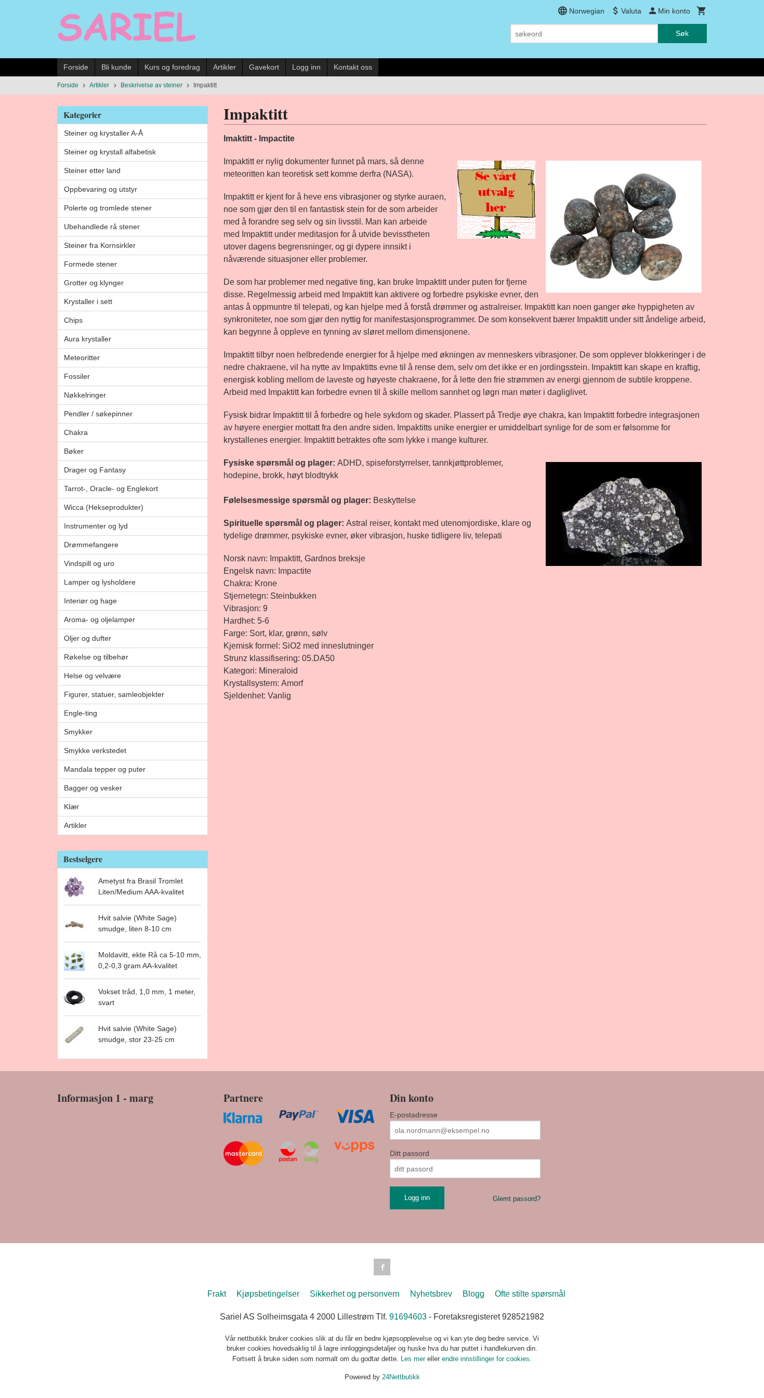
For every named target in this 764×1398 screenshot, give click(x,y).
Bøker (74, 451)
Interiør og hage (90, 601)
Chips (73, 320)
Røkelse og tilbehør (96, 657)
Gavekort (264, 67)
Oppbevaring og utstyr (100, 189)
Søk (682, 33)
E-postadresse (414, 1115)
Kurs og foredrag (172, 67)
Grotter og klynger (94, 283)
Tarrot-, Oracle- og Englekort (111, 488)
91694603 (408, 1316)
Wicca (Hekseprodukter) (103, 507)
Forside (75, 67)
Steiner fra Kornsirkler (100, 245)
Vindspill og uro (89, 563)
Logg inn (306, 67)
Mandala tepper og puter (105, 769)
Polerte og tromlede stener (108, 208)
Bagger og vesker (93, 788)
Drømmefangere (91, 544)
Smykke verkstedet (95, 750)
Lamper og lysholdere (100, 582)
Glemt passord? (517, 1199)
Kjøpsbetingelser (267, 1293)
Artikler (224, 67)
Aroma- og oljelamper (99, 619)
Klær (71, 806)
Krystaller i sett (88, 301)
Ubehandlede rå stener (102, 226)
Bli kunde (116, 67)
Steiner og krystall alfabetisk (110, 152)
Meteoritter (82, 357)
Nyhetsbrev (431, 1293)
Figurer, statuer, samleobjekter (114, 694)
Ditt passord (409, 1153)
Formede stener (90, 264)
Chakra (76, 432)
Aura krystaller (87, 339)
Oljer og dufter (87, 638)
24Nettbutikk (401, 1377)
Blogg (473, 1293)
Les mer (414, 1359)
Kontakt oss (353, 67)
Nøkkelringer (85, 395)
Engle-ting (80, 713)
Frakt (216, 1293)
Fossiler (77, 376)
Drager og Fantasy (95, 470)
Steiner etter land (92, 170)
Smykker (78, 732)
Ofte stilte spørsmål (530, 1293)
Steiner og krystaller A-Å (103, 133)
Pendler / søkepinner (98, 414)
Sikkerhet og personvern (355, 1293)
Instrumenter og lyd (96, 526)
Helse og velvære (92, 675)
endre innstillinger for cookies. (487, 1359)
